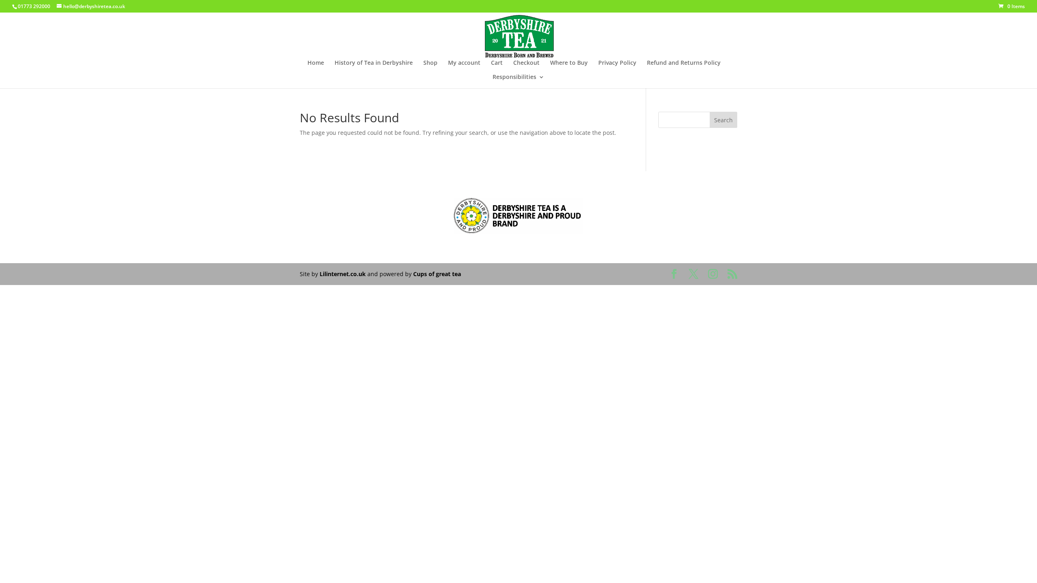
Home (315, 63)
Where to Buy (569, 63)
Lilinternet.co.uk (343, 274)
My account (464, 63)
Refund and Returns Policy (684, 63)
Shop (430, 63)
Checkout (526, 63)
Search (723, 120)
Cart (497, 63)
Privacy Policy (617, 63)
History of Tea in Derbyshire (374, 63)
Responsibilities (514, 77)
